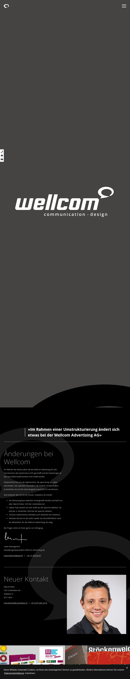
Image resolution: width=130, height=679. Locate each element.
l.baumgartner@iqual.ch (13, 555)
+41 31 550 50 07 (34, 555)
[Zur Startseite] (6, 6)
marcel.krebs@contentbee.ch (16, 603)
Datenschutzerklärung (14, 673)
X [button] (127, 668)
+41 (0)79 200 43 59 (39, 603)
